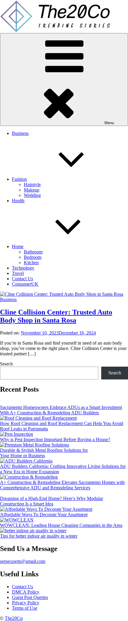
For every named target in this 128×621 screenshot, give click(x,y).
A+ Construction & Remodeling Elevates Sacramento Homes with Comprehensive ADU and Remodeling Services (62, 485)
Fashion (19, 179)
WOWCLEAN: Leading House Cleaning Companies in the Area (61, 525)
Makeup (31, 189)
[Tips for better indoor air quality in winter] (33, 530)
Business (20, 133)
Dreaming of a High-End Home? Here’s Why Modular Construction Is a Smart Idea (51, 501)
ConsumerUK (25, 284)
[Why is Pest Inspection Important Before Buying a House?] (16, 434)
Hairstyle (32, 184)
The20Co (14, 618)
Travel (18, 273)
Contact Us (22, 278)
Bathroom (33, 251)
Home (18, 246)
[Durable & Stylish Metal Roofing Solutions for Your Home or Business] (34, 445)
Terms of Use (24, 608)
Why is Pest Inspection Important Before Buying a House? (55, 439)
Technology (23, 267)
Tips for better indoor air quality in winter (38, 535)
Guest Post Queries (30, 597)
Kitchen (31, 262)
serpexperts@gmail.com (22, 561)
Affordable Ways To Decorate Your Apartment (44, 514)
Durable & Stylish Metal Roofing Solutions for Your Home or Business (44, 453)
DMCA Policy (25, 591)
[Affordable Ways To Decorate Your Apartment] (46, 509)
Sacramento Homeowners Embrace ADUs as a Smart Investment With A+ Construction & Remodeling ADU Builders (61, 410)
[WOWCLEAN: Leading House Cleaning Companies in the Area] (17, 520)
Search (6, 363)
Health (18, 200)
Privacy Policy (25, 602)
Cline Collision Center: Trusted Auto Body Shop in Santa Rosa (56, 316)
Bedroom (32, 257)
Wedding (32, 195)
